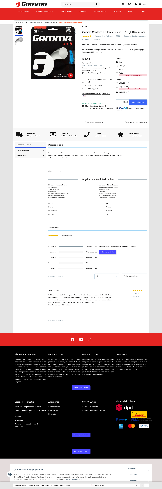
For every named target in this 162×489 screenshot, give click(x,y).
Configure (133, 474)
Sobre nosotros (54, 407)
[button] (136, 4)
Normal (109, 211)
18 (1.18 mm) (124, 92)
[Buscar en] (96, 4)
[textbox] (114, 485)
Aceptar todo (132, 468)
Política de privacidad (74, 479)
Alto (107, 203)
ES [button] (123, 4)
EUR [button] (130, 4)
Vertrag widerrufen (81, 388)
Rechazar (133, 481)
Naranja (122, 66)
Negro (121, 69)
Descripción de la (24, 145)
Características (23, 150)
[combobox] (114, 485)
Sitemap (18, 416)
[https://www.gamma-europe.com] (73, 339)
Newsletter (52, 414)
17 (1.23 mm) (130, 88)
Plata (130, 74)
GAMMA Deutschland (90, 407)
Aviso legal (19, 420)
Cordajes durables (139, 36)
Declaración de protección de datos (28, 407)
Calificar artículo (108, 252)
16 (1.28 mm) (124, 83)
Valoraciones (22, 155)
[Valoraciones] (87, 36)
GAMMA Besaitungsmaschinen (93, 410)
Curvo (108, 207)
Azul (120, 62)
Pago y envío (53, 410)
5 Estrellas (52, 246)
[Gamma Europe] (31, 4)
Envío (100, 65)
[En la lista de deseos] (74, 31)
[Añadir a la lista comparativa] (68, 31)
